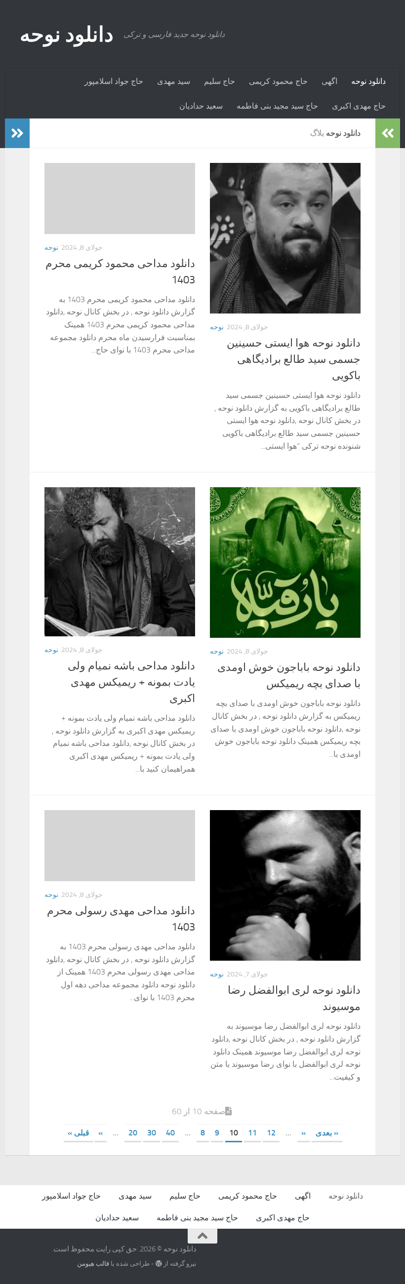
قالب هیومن (93, 1263)
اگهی (329, 81)
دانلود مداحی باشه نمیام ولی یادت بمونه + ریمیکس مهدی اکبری (131, 682)
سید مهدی (173, 81)
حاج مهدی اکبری (359, 106)
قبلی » (78, 1132)
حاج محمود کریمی (278, 81)
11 (252, 1132)
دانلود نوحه (67, 34)
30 (151, 1132)
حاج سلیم (219, 81)
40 (170, 1132)
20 (132, 1132)
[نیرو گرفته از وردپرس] (159, 1263)
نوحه (51, 247)
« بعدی (327, 1132)
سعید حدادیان (201, 106)
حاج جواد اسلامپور (113, 81)
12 (271, 1132)
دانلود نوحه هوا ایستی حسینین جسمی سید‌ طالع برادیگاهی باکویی (294, 359)
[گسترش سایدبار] (17, 133)
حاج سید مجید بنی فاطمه (277, 106)
